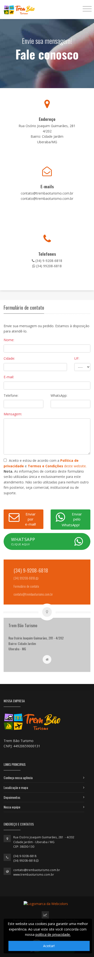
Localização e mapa (16, 787)
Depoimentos (12, 797)
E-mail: (9, 377)
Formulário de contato (26, 586)
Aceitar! (49, 946)
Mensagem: (13, 414)
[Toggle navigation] (87, 8)
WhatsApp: (59, 395)
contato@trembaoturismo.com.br (36, 870)
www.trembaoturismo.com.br (33, 874)
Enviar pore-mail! (30, 519)
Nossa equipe (12, 806)
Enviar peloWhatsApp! (72, 519)
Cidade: (9, 358)
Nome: (9, 340)
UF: (76, 358)
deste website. (57, 466)
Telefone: (11, 395)
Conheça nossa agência (18, 777)
